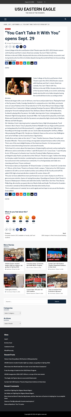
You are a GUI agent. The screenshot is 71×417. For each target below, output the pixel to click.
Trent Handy (9, 291)
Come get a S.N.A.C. (11, 289)
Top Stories (8, 259)
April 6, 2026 (60, 293)
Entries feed (8, 343)
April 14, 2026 (40, 293)
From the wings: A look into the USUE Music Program (35, 264)
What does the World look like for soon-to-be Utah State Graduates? (25, 366)
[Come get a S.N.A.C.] (14, 281)
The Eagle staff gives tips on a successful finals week (20, 378)
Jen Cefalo (30, 267)
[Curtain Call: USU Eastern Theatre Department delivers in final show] (57, 255)
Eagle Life (8, 29)
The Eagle (8, 43)
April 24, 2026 (16, 269)
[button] (5, 19)
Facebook (39, 2)
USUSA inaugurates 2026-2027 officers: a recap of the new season (24, 374)
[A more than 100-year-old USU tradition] (35, 281)
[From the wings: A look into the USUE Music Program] (35, 255)
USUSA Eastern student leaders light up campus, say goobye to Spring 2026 (14, 265)
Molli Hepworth (31, 293)
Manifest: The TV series (16, 404)
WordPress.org (8, 350)
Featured (14, 257)
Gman (6, 401)
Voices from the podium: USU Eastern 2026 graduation (20, 359)
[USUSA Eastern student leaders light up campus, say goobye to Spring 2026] (14, 255)
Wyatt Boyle (9, 269)
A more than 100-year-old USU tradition (35, 290)
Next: (53, 234)
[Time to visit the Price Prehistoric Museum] (57, 281)
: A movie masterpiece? (22, 401)
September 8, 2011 (17, 43)
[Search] (65, 18)
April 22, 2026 (38, 267)
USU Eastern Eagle (35, 9)
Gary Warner (52, 269)
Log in (6, 339)
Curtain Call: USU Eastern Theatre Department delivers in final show (57, 265)
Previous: (20, 235)
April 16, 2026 (60, 269)
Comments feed (9, 346)
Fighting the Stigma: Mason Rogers (21, 390)
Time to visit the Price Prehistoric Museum (55, 290)
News (34, 285)
